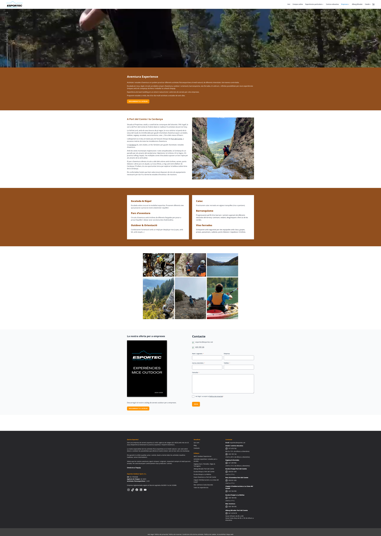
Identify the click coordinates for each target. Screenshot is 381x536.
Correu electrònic (198, 363)
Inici (288, 4)
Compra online (298, 4)
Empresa (227, 354)
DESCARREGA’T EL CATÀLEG (138, 101)
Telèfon (227, 363)
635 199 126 (199, 347)
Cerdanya (132, 145)
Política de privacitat (216, 396)
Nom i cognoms (198, 354)
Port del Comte (176, 139)
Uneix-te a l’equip (134, 468)
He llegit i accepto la (209, 396)
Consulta (195, 372)
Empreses (344, 4)
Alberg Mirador (357, 4)
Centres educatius (332, 4)
